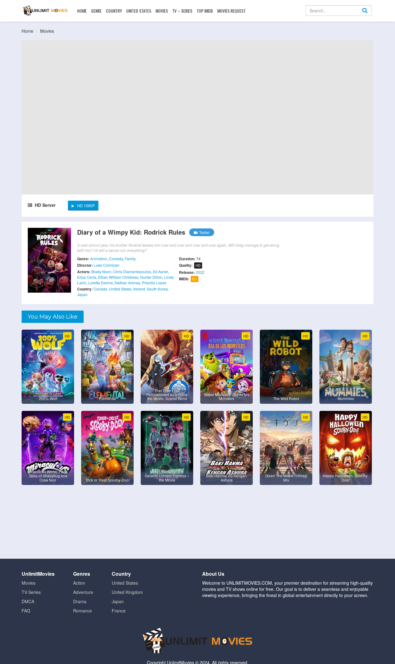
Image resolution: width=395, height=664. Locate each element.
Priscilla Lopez (154, 282)
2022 (200, 272)
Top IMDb (205, 10)
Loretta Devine (100, 282)
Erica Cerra (86, 277)
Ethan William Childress (118, 277)
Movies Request (231, 10)
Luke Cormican (106, 265)
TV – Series (182, 10)
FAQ (26, 611)
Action (79, 583)
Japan (118, 601)
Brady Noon (101, 271)
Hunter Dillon (151, 277)
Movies (162, 10)
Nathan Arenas (127, 282)
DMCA (28, 601)
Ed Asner (160, 271)
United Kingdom (127, 592)
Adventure (83, 592)
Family (130, 258)
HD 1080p (86, 205)
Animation (98, 258)
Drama (79, 601)
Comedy (116, 258)
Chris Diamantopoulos (132, 271)
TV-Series (31, 592)
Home (82, 10)
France (119, 611)
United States (138, 10)
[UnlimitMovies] (45, 10)
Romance (82, 611)
